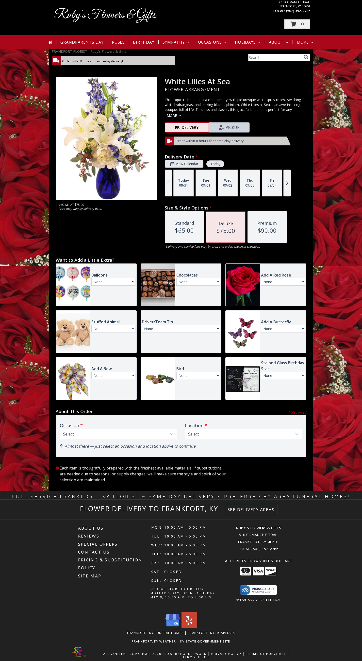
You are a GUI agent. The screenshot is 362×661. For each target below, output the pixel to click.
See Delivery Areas (251, 509)
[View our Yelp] (189, 626)
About (276, 42)
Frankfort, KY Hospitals (211, 632)
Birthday (143, 42)
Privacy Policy (226, 653)
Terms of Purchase (266, 653)
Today (215, 163)
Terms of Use (196, 657)
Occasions (210, 42)
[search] (306, 57)
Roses (118, 42)
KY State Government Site (205, 641)
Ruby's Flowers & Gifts (105, 15)
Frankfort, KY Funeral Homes (155, 632)
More (303, 42)
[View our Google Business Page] (173, 626)
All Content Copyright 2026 (132, 653)
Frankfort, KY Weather (154, 641)
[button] (297, 24)
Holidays (245, 42)
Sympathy (174, 42)
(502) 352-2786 (298, 10)
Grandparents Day (82, 42)
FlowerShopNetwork (185, 653)
